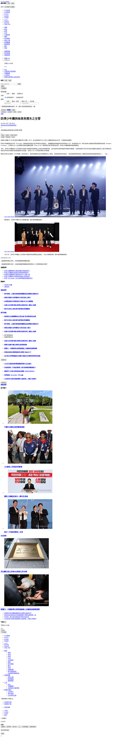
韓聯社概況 (7, 690)
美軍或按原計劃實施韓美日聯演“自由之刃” (17, 352)
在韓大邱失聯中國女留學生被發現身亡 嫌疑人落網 (20, 305)
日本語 (6, 641)
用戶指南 (11, 693)
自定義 (32, 101)
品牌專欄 (7, 675)
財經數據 (7, 42)
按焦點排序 (19, 97)
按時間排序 (10, 97)
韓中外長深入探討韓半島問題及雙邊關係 (17, 309)
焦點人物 (7, 40)
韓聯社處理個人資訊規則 (12, 77)
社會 (5, 33)
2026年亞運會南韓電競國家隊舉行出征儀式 (17, 363)
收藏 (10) (7, 58)
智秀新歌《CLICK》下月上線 (13, 375)
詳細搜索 (3, 88)
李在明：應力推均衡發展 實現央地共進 (16, 617)
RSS (5, 69)
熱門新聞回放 (12, 671)
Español (6, 644)
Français (6, 646)
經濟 (5, 31)
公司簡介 (7, 75)
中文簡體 (3, 632)
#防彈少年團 (8, 285)
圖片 (5, 46)
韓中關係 (7, 38)
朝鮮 (5, 36)
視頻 (5, 48)
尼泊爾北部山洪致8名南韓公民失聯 (14, 571)
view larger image (9, 216)
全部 (8, 93)
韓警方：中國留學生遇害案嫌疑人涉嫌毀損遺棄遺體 (20, 348)
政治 (5, 29)
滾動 (5, 27)
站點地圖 (7, 707)
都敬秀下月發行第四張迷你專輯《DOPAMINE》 (19, 371)
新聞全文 (20, 93)
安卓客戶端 (7, 702)
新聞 (5, 651)
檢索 (2, 86)
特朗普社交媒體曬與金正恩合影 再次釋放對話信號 (20, 316)
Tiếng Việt (7, 647)
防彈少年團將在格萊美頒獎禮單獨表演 (16, 272)
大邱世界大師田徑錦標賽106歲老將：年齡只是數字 (20, 379)
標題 (13, 93)
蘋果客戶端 (7, 704)
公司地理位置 (12, 695)
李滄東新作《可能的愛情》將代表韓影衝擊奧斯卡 (20, 367)
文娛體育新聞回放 (13, 673)
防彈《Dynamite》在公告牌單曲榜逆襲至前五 (18, 278)
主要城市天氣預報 (10, 71)
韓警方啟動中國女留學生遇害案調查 (15, 344)
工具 (5, 682)
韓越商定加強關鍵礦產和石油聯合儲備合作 (17, 613)
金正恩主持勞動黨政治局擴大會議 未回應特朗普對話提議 (22, 356)
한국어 (6, 637)
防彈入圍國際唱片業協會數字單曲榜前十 (17, 270)
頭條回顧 (7, 51)
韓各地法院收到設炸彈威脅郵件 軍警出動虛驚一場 (20, 615)
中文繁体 (7, 635)
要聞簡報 (7, 44)
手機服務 (7, 73)
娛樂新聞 (7, 55)
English (6, 639)
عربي (5, 643)
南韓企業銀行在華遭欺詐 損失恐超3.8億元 (17, 297)
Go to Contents (5, 1)
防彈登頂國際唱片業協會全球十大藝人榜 (17, 274)
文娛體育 (7, 35)
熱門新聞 (7, 53)
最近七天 (24, 101)
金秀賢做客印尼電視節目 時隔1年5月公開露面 (18, 301)
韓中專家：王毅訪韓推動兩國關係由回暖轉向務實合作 (21, 293)
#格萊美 (6, 286)
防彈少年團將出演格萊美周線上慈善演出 (17, 276)
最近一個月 (15, 101)
